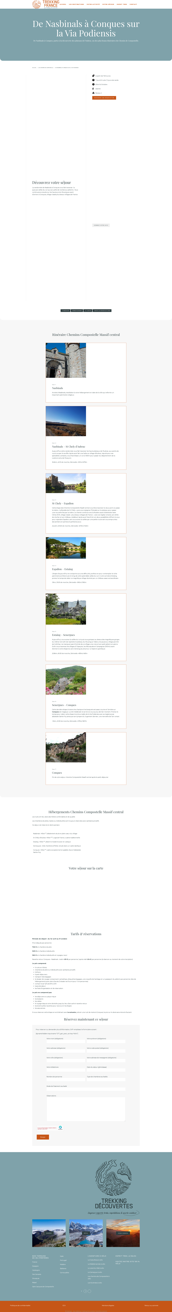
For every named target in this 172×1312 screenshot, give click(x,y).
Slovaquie (36, 1278)
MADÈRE (49, 1233)
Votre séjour (108, 4)
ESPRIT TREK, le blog (126, 1256)
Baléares (63, 1268)
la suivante (71, 1012)
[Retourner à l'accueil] (45, 4)
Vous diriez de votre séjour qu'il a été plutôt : (110, 240)
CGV (64, 1305)
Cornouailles (64, 1272)
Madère (63, 1264)
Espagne (35, 1266)
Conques (55, 712)
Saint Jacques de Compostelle (43, 1286)
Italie (62, 1256)
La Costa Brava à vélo (95, 1260)
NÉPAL (86, 1233)
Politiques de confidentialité (20, 1305)
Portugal (63, 1260)
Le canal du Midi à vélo (96, 1268)
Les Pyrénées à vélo (95, 1283)
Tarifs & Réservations (102, 310)
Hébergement (77, 310)
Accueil (63, 4)
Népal (34, 1282)
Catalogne (36, 1270)
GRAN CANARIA (123, 1233)
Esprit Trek (122, 4)
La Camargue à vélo (95, 1272)
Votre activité (93, 4)
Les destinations (76, 4)
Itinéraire (65, 310)
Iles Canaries (36, 1274)
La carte (88, 310)
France (35, 1262)
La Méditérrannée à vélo (96, 1264)
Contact (133, 4)
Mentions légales (108, 1305)
